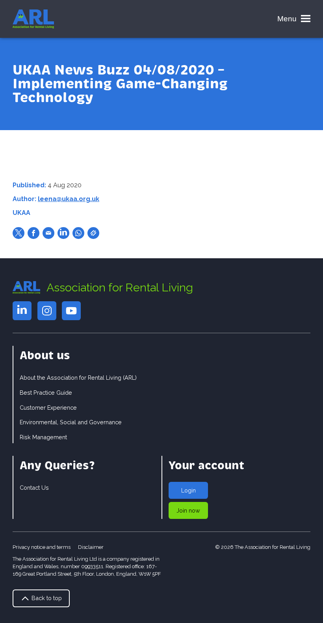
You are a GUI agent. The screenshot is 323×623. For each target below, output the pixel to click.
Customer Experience (48, 407)
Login (188, 490)
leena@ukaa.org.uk (68, 199)
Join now (188, 510)
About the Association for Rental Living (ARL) (78, 377)
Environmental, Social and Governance (71, 422)
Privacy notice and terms (42, 547)
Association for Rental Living (119, 287)
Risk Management (43, 437)
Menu (287, 19)
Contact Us (34, 487)
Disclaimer (91, 547)
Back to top (46, 598)
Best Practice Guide (46, 392)
